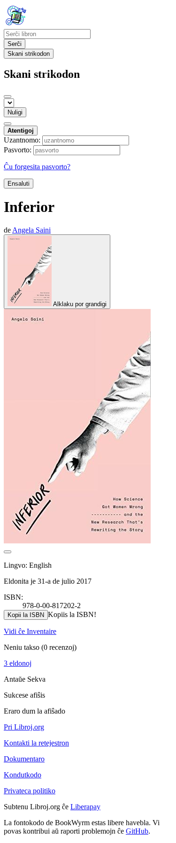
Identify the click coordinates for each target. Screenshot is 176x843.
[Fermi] (7, 96)
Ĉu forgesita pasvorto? (37, 167)
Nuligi (15, 112)
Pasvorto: (17, 150)
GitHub (137, 831)
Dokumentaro (24, 759)
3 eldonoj (17, 663)
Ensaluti (19, 183)
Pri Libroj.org (24, 727)
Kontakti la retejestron (36, 743)
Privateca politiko (29, 791)
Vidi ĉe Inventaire (30, 631)
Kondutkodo (22, 775)
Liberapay (85, 807)
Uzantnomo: (22, 140)
